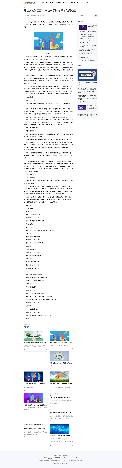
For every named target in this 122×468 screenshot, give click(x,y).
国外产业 (58, 2)
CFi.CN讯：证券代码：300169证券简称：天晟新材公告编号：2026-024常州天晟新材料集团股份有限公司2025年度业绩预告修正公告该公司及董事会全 (35, 433)
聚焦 (78, 2)
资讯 (38, 2)
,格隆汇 (52, 365)
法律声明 (66, 455)
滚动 (82, 2)
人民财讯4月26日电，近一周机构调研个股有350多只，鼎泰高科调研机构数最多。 (35, 387)
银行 (47, 2)
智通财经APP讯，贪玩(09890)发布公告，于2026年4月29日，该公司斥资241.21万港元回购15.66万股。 (35, 346)
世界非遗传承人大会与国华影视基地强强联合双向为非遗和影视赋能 (92, 90)
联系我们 (56, 455)
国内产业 (52, 2)
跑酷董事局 (72, 2)
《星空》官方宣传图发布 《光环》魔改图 (87, 31)
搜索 (96, 15)
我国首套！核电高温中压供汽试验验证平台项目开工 (64, 398)
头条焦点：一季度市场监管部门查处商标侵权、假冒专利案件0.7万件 (69, 436)
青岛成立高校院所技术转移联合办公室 (87, 60)
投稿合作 (61, 455)
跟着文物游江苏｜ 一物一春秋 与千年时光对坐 (63, 342)
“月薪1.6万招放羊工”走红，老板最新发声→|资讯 (37, 405)
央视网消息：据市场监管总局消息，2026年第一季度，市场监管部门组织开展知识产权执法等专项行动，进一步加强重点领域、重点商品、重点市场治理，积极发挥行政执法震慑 (61, 440)
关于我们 (50, 455)
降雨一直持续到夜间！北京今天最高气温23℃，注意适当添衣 (92, 27)
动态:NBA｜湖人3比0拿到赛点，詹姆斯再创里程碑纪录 (65, 383)
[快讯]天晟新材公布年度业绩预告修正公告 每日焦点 (38, 428)
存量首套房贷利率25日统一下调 (85, 34)
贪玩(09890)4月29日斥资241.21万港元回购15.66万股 (38, 342)
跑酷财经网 (57, 457)
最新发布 (65, 2)
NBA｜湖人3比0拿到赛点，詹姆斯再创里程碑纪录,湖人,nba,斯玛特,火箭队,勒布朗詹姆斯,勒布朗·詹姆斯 (61, 387)
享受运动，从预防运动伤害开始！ (86, 53)
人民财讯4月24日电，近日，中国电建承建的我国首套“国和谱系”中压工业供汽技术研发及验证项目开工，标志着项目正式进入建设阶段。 (61, 402)
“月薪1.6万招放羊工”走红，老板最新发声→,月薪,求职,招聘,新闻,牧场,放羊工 (35, 408)
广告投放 (72, 455)
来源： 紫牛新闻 (40, 15)
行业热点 (87, 2)
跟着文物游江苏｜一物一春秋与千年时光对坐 (60, 345)
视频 (43, 2)
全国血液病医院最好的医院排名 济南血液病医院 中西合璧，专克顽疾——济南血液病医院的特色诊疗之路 (92, 98)
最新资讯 (33, 321)
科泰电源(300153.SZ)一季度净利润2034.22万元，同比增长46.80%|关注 (69, 363)
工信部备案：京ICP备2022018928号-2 (69, 457)
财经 (25, 7)
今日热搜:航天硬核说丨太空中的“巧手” (61, 412)
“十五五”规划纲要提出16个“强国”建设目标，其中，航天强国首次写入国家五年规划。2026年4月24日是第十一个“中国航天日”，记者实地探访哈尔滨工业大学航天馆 (61, 417)
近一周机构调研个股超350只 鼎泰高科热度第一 (37, 383)
